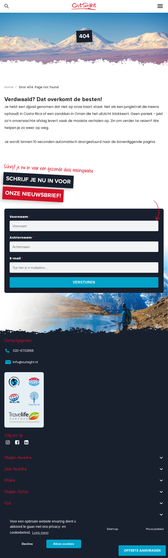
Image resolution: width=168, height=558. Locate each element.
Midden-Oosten (16, 492)
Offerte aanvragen (142, 550)
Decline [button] (27, 544)
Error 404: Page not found (39, 87)
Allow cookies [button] (63, 544)
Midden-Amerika (18, 458)
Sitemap (112, 529)
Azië (7, 503)
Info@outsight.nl (25, 362)
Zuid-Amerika (15, 469)
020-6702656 (23, 351)
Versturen (84, 282)
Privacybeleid (155, 529)
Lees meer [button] (40, 533)
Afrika (9, 480)
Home (9, 87)
